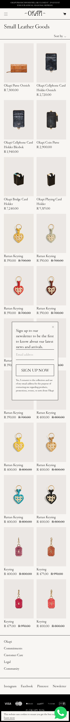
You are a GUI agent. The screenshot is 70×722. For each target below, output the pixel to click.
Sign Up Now (35, 370)
